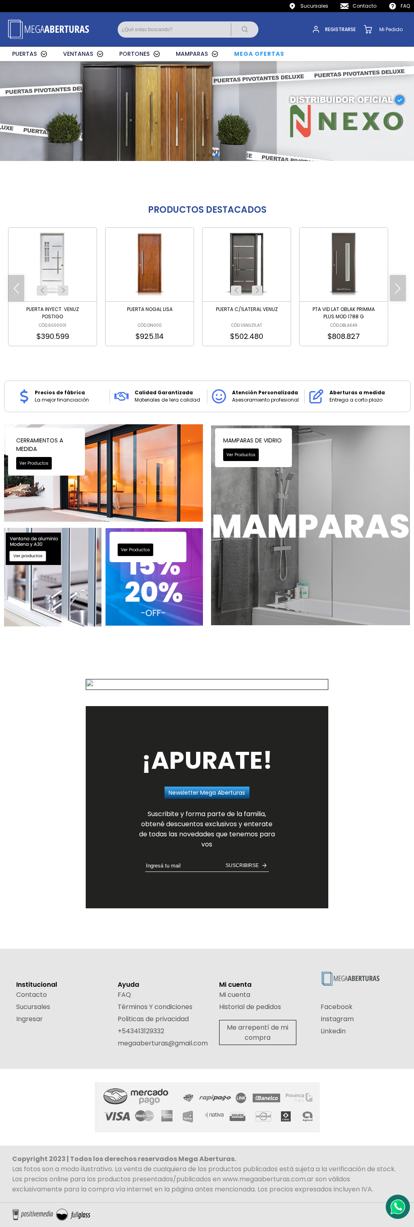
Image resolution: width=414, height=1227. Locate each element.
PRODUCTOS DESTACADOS (207, 209)
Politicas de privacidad (153, 1019)
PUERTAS (24, 54)
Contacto (364, 5)
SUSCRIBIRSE (242, 865)
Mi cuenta (234, 994)
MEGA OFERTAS (259, 54)
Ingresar (29, 1019)
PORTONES (134, 54)
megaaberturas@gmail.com (163, 1043)
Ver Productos (34, 463)
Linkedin (333, 1031)
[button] (42, 291)
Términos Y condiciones (155, 1006)
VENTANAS (78, 54)
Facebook (337, 1006)
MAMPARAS (192, 54)
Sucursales (314, 5)
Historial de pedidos (250, 1006)
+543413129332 (141, 1031)
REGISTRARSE (340, 29)
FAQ (405, 5)
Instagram (337, 1019)
